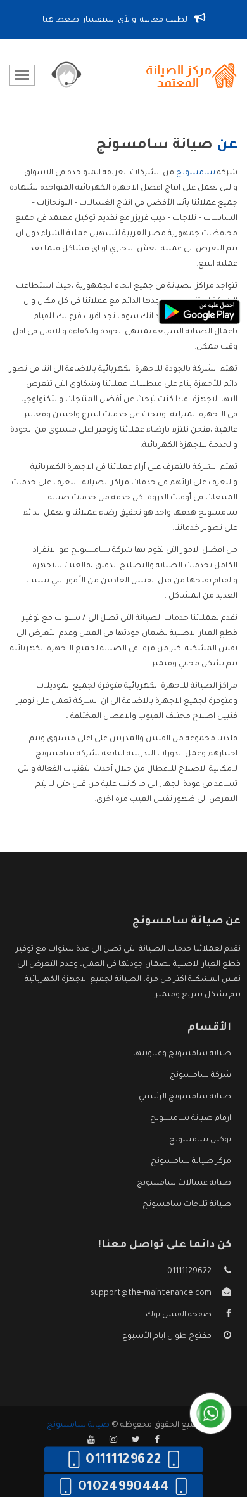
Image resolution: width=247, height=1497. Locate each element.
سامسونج (195, 173)
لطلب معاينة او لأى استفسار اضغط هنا (115, 20)
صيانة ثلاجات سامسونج (186, 1204)
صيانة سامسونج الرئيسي (185, 1097)
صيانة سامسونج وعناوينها (182, 1054)
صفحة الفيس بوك (179, 1315)
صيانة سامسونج (78, 1425)
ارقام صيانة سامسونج (190, 1118)
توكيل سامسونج (200, 1140)
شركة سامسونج (200, 1075)
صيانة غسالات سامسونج (184, 1183)
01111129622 (189, 1272)
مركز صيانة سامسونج (191, 1161)
